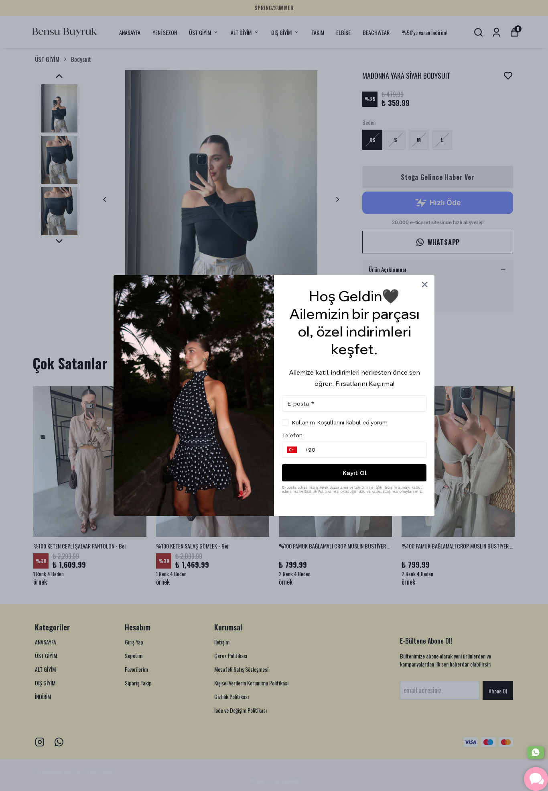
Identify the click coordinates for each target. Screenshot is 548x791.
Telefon (292, 435)
